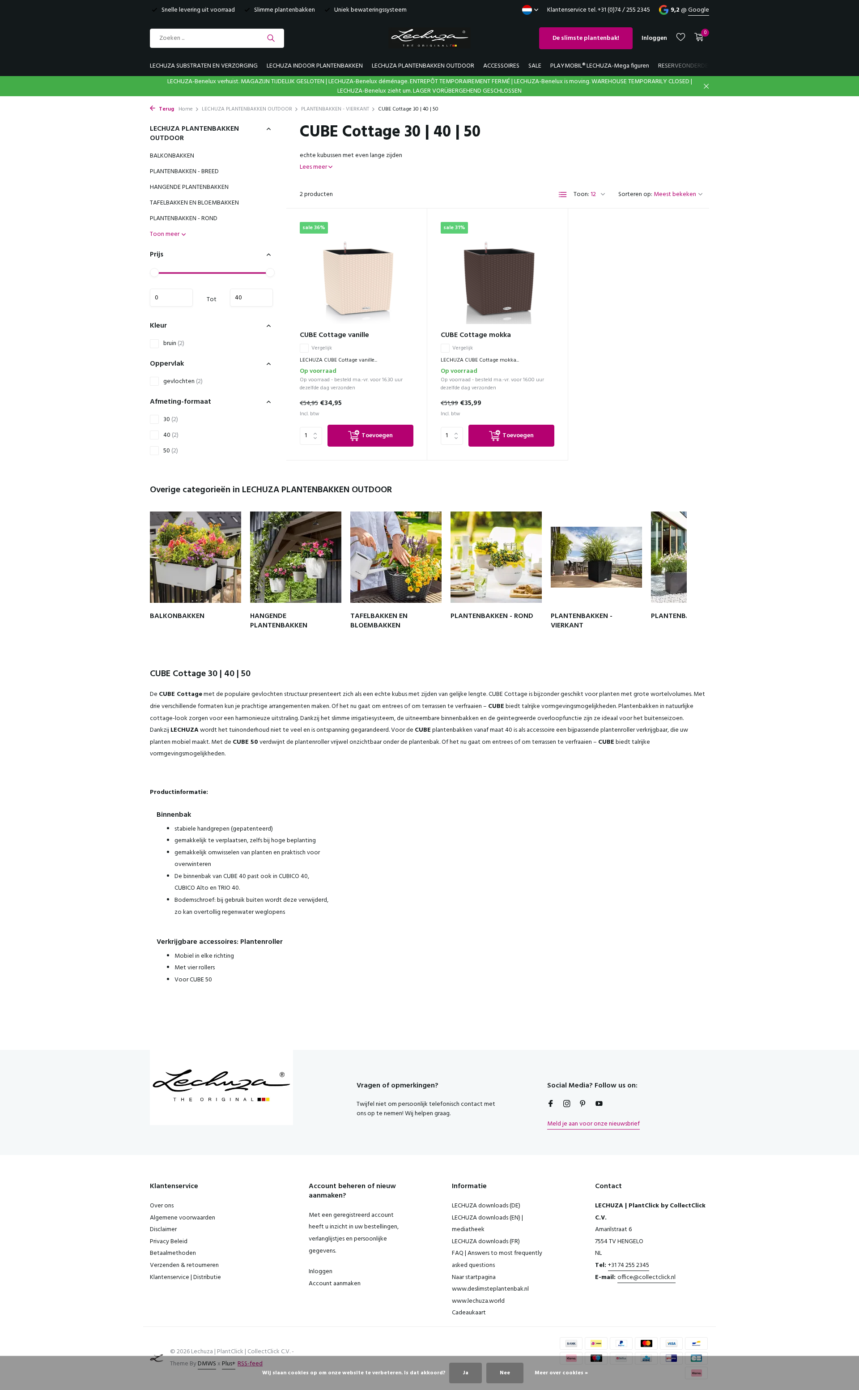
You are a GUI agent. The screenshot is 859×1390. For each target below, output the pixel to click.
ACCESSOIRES (501, 66)
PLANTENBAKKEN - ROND (183, 218)
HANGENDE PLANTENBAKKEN (189, 187)
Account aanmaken (335, 1284)
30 (170, 419)
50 (170, 451)
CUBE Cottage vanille (334, 335)
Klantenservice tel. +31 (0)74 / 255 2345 (598, 10)
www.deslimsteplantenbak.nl (490, 1289)
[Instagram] (566, 1105)
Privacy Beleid (168, 1242)
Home (186, 109)
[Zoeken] (270, 38)
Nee (505, 1373)
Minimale (171, 298)
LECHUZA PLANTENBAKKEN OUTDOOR (423, 66)
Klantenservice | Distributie (185, 1277)
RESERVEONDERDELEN (688, 66)
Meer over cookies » (561, 1373)
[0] (697, 38)
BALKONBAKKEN (172, 156)
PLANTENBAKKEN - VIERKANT (335, 109)
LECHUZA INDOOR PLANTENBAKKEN (315, 66)
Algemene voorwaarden (182, 1218)
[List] (563, 195)
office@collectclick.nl (646, 1277)
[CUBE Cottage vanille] (356, 273)
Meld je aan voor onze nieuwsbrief (593, 1124)
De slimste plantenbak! (586, 38)
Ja (465, 1373)
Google (698, 10)
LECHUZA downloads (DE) (486, 1206)
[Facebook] (550, 1105)
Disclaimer (163, 1229)
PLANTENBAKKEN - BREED (184, 171)
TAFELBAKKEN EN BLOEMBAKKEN (194, 203)
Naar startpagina (474, 1277)
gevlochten (183, 381)
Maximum (251, 298)
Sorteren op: (635, 194)
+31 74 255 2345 (628, 1265)
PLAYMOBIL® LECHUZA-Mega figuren (599, 66)
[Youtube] (599, 1105)
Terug (165, 109)
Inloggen (320, 1271)
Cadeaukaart (469, 1313)
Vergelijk (321, 348)
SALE (534, 66)
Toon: (581, 194)
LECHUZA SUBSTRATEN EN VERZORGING (204, 66)
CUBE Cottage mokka (476, 335)
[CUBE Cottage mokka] (497, 273)
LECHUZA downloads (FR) (486, 1242)
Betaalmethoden (173, 1253)
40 (171, 435)
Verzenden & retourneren (184, 1265)
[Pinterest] (583, 1105)
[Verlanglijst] (680, 38)
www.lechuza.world (478, 1301)
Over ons (162, 1206)
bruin (173, 343)
